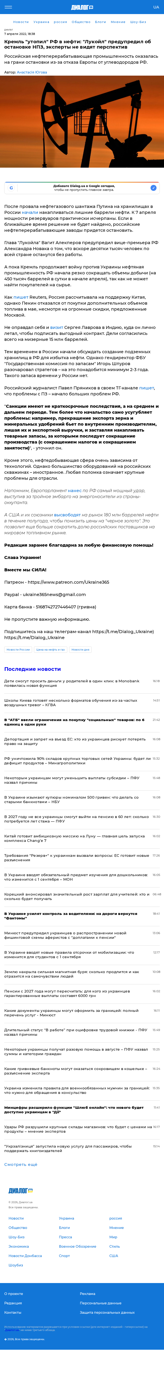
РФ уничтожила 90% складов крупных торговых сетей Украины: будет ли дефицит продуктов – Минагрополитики (77, 760)
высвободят (67, 514)
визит (57, 327)
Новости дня (80, 649)
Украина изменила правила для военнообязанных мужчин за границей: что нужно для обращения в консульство (77, 1090)
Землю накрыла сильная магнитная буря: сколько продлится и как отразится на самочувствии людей (71, 974)
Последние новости (32, 669)
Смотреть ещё (21, 1164)
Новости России (18, 649)
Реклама (87, 1294)
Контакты (12, 1313)
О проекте (13, 1294)
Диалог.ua (12, 1330)
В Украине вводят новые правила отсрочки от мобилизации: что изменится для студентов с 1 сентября (69, 954)
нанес (75, 490)
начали (30, 212)
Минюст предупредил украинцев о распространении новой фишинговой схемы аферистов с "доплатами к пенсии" (65, 935)
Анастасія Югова (32, 72)
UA (156, 7)
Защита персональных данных (107, 1313)
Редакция (13, 1303)
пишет (21, 297)
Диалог (8, 30)
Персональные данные (101, 1303)
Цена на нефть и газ (50, 649)
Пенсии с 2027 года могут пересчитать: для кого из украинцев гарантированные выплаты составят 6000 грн (67, 993)
